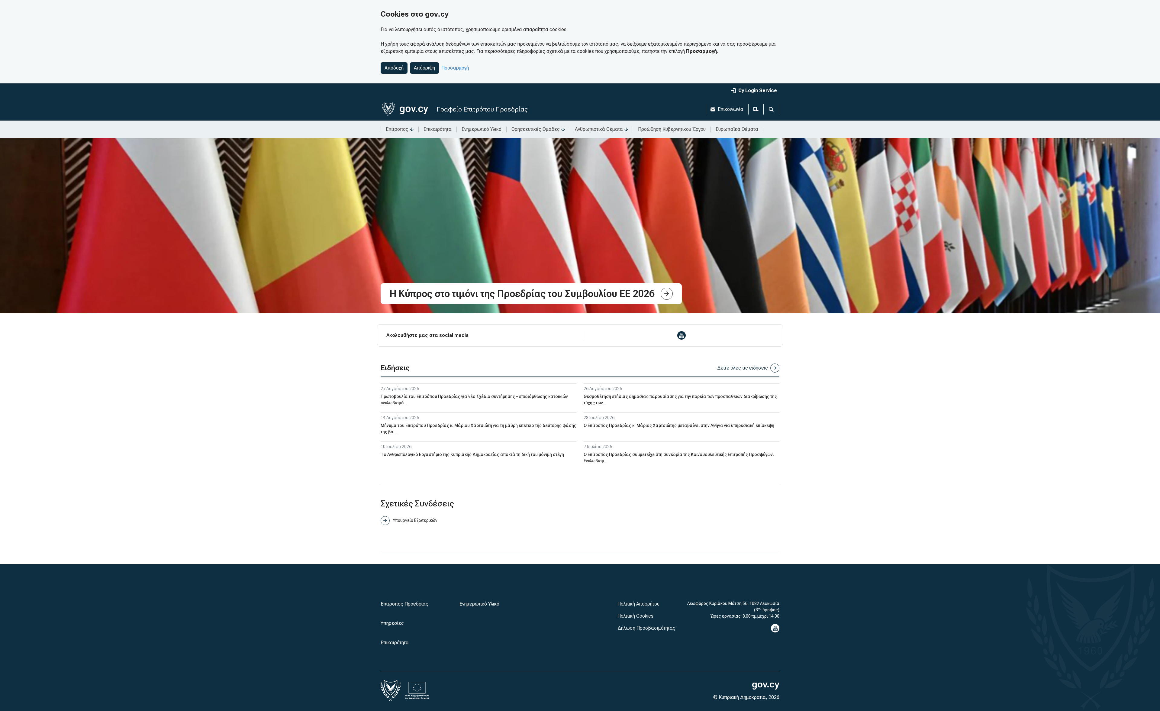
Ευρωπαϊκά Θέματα (737, 129)
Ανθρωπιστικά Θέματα (599, 129)
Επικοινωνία (730, 109)
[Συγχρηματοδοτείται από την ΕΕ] (417, 690)
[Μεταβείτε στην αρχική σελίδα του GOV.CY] (405, 109)
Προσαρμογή (455, 68)
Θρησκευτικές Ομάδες (535, 129)
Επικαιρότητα (438, 129)
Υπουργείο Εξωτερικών (415, 520)
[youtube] (681, 335)
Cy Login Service (757, 90)
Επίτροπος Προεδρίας (404, 604)
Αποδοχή (394, 68)
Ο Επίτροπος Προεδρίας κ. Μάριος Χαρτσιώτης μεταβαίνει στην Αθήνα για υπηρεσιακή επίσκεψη (679, 425)
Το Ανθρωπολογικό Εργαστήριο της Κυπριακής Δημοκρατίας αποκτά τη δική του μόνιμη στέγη (472, 454)
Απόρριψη (424, 68)
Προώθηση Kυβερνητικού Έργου (672, 129)
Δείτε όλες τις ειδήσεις (742, 368)
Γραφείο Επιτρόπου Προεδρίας (482, 109)
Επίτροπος (397, 129)
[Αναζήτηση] (771, 109)
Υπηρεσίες (392, 623)
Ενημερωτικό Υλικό (481, 129)
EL (756, 109)
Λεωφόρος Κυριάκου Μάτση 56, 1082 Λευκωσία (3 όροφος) (733, 606)
